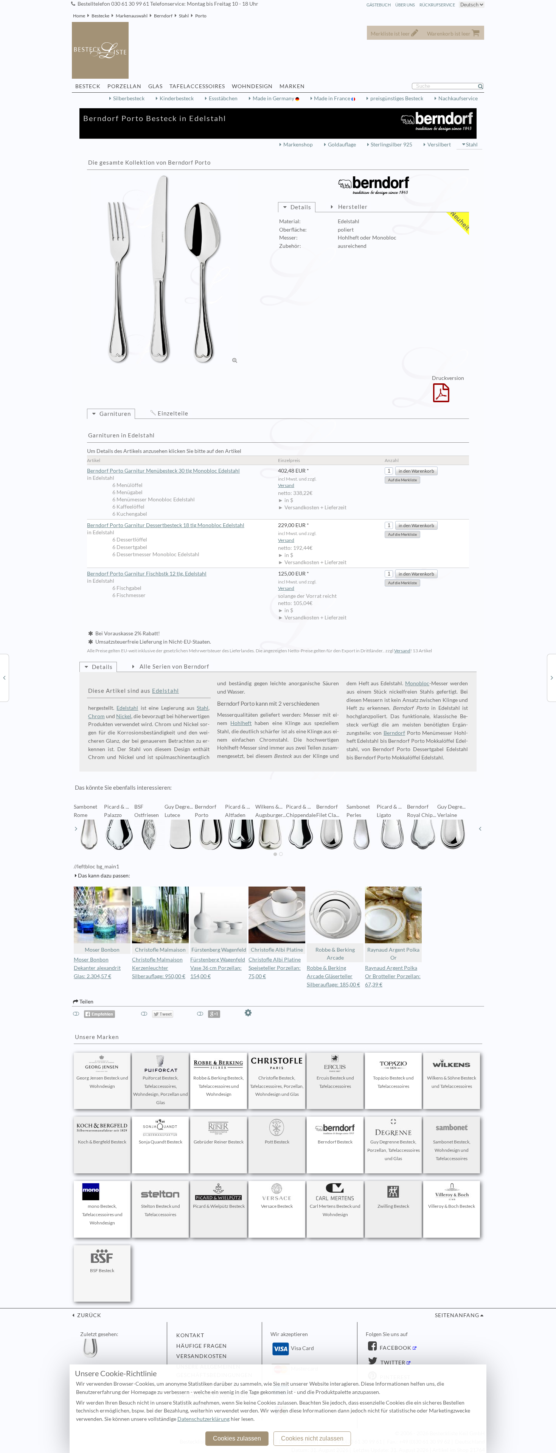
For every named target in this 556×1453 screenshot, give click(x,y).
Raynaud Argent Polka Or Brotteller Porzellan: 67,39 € (393, 976)
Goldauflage (342, 145)
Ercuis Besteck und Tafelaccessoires (335, 1082)
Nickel (123, 716)
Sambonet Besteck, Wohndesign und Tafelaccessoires (452, 1150)
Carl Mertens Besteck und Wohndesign (335, 1210)
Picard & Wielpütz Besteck (219, 1206)
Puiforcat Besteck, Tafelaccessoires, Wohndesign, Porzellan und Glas (160, 1090)
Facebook (395, 1348)
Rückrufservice (437, 4)
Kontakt (190, 1335)
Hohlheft (241, 723)
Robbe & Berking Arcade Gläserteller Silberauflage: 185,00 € (333, 976)
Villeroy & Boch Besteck (451, 1206)
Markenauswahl (132, 16)
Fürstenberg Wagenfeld (218, 950)
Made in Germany (274, 98)
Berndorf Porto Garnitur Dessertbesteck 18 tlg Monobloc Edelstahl (165, 525)
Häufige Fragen (201, 1346)
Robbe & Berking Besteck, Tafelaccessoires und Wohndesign (218, 1086)
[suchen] (483, 86)
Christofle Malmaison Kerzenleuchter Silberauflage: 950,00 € (158, 968)
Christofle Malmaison (160, 950)
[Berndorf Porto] (164, 269)
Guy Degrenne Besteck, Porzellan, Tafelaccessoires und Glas (393, 1150)
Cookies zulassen (237, 1438)
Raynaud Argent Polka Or (393, 954)
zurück (88, 1315)
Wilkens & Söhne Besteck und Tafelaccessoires (451, 1082)
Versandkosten (201, 1356)
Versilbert (439, 145)
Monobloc (417, 683)
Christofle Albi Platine (277, 950)
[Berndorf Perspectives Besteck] (4, 677)
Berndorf (163, 16)
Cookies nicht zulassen (312, 1438)
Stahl (184, 16)
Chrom (96, 716)
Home (79, 16)
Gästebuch (379, 4)
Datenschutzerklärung (203, 1419)
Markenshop (298, 145)
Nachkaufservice (458, 98)
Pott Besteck (277, 1142)
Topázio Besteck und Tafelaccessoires (393, 1082)
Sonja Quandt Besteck (160, 1142)
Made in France (332, 98)
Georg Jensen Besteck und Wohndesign (102, 1082)
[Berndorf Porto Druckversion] (441, 398)
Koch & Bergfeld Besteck (102, 1142)
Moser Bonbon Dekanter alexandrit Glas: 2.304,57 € (97, 968)
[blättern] (76, 828)
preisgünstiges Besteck (396, 98)
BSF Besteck (102, 1270)
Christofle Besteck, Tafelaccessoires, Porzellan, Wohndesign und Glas (277, 1086)
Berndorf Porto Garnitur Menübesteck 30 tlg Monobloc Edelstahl (163, 471)
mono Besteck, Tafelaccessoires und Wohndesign (102, 1214)
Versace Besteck (277, 1206)
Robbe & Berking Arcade (335, 954)
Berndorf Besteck (335, 1142)
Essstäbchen (223, 98)
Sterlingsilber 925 (391, 145)
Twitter (392, 1363)
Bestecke (100, 16)
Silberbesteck (128, 98)
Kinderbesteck (177, 98)
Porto (201, 16)
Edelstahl (165, 690)
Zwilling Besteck (393, 1206)
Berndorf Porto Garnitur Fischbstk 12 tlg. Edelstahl (147, 574)
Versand (286, 485)
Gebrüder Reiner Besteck (219, 1142)
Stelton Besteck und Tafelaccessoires (160, 1210)
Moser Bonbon (102, 950)
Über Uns (405, 4)
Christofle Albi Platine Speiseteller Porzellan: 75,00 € (274, 968)
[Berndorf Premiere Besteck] (552, 677)
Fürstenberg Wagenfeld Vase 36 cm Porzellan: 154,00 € (217, 968)
